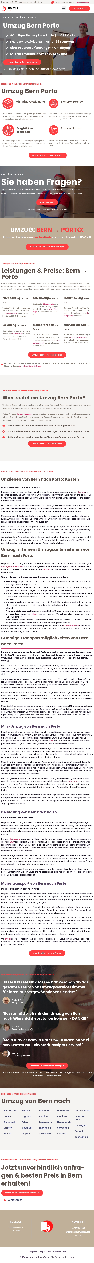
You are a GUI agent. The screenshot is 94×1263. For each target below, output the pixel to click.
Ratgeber (32, 1251)
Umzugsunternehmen (12, 566)
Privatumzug (12, 313)
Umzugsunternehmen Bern (35, 1257)
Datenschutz (59, 1251)
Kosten (81, 492)
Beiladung (17, 333)
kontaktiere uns (71, 625)
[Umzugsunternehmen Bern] (11, 8)
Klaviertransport (78, 337)
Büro (51, 740)
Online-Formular (24, 414)
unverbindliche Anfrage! (30, 366)
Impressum (45, 1251)
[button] (64, 8)
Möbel (35, 614)
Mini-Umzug (74, 781)
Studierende (48, 304)
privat (8, 938)
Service (45, 569)
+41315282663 (83, 2)
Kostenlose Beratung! (12, 174)
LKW (12, 841)
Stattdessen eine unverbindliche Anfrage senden (47, 209)
